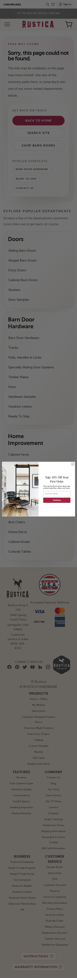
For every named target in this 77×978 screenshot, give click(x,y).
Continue (57, 500)
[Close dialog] (72, 464)
